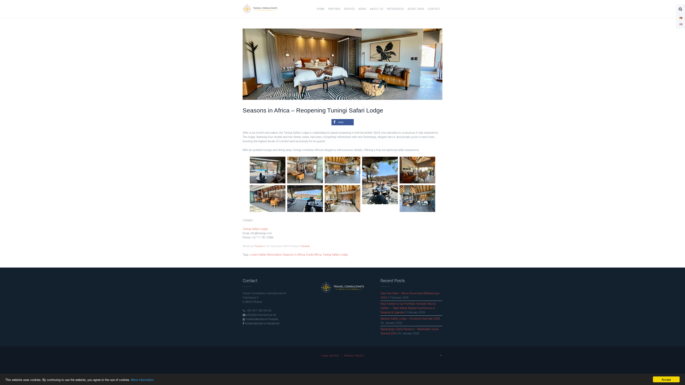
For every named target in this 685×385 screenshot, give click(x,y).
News (362, 8)
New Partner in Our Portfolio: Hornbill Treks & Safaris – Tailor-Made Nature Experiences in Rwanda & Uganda (408, 308)
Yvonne (258, 246)
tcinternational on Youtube (261, 319)
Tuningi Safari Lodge (255, 229)
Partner (334, 8)
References (395, 8)
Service (349, 8)
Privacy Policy (354, 355)
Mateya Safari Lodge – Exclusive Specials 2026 (410, 318)
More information (142, 379)
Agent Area (416, 8)
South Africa (313, 254)
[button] (342, 122)
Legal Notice (330, 355)
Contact (434, 8)
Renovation (274, 254)
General (305, 246)
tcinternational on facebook (262, 323)
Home (321, 8)
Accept (666, 379)
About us (376, 8)
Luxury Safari (258, 254)
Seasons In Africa (294, 254)
